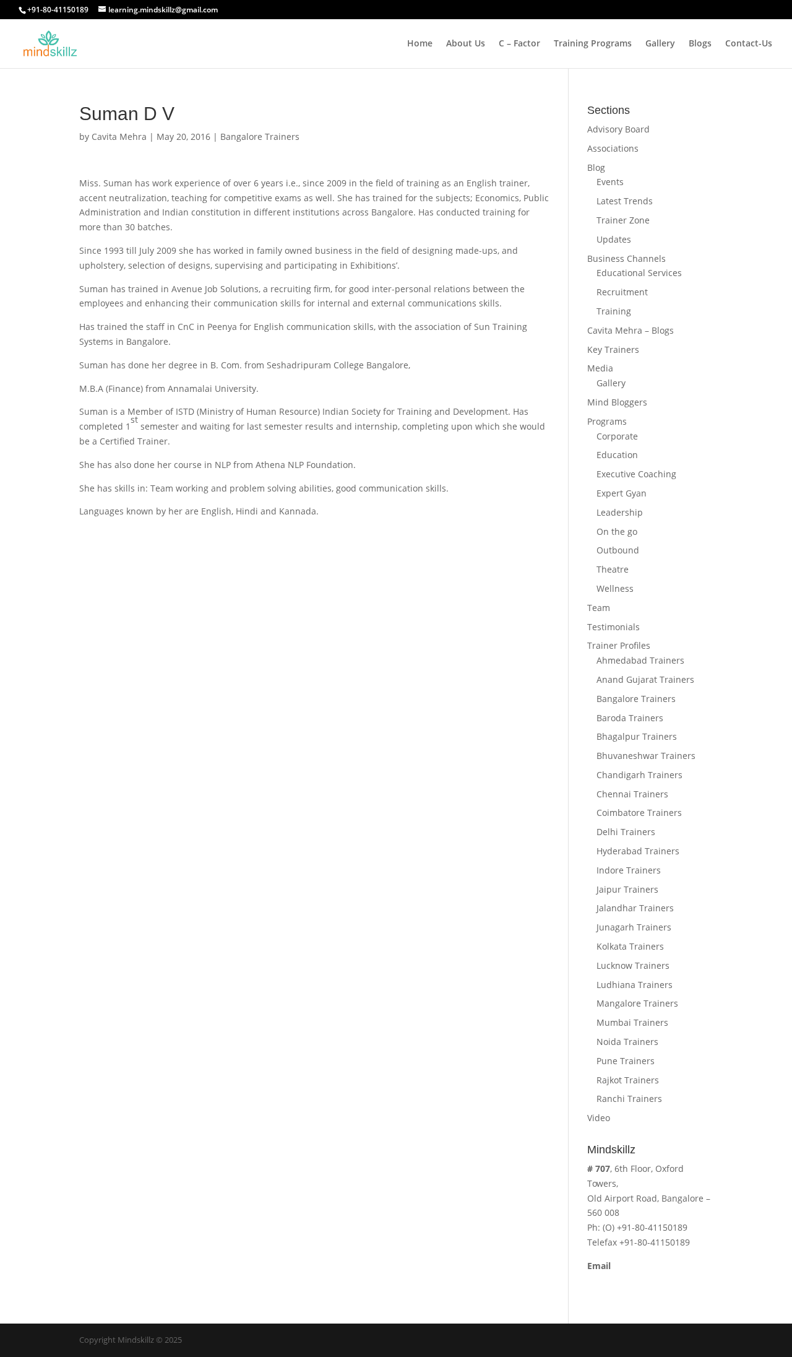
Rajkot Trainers (627, 1080)
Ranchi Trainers (629, 1098)
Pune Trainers (625, 1061)
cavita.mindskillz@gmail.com (647, 1280)
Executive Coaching (636, 474)
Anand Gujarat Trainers (645, 679)
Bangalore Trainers (259, 136)
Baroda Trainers (629, 718)
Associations (613, 148)
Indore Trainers (628, 870)
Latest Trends (624, 201)
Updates (613, 239)
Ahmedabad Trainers (640, 660)
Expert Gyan (621, 493)
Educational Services (639, 273)
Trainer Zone (623, 220)
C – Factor (519, 44)
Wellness (615, 588)
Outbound (617, 550)
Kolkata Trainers (630, 946)
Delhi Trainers (625, 832)
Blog (596, 167)
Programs (607, 421)
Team (598, 607)
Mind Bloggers (617, 402)
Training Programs (593, 44)
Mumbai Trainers (632, 1022)
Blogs (700, 44)
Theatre (612, 569)
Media (600, 368)
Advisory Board (618, 129)
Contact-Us (748, 44)
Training (613, 311)
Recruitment (622, 292)
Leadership (619, 512)
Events (610, 182)
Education (617, 455)
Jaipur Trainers (627, 889)
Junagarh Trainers (633, 927)
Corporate (617, 436)
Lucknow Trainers (632, 965)
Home (420, 44)
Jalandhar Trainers (635, 908)
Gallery (660, 44)
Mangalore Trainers (637, 1003)
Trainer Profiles (618, 645)
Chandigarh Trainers (639, 775)
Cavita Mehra (119, 136)
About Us (465, 44)
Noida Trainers (627, 1041)
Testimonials (613, 627)
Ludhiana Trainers (634, 985)
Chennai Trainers (632, 794)
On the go (616, 531)
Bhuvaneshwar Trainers (645, 755)
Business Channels (626, 258)
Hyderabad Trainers (637, 851)
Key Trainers (613, 349)
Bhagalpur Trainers (636, 736)
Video (598, 1118)
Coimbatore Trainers (639, 812)
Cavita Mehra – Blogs (630, 330)
